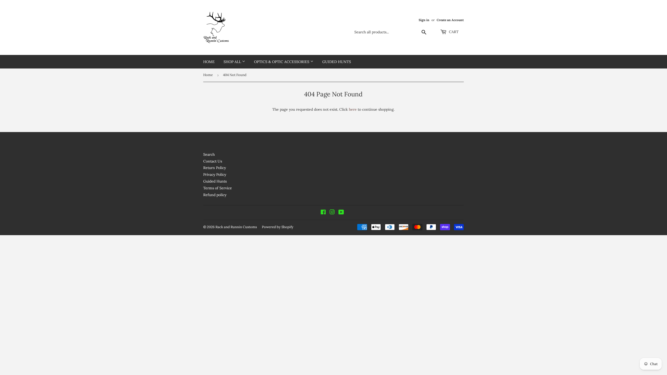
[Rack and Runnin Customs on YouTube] (341, 212)
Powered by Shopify (277, 227)
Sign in (424, 20)
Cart (453, 31)
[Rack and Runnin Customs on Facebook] (323, 212)
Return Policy (214, 167)
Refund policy (214, 194)
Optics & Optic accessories (282, 61)
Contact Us (212, 161)
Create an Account (450, 20)
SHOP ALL (233, 61)
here (353, 109)
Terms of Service (217, 188)
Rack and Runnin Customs (236, 227)
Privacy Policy (214, 174)
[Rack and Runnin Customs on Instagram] (332, 212)
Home (209, 61)
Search (209, 154)
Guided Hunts (336, 61)
